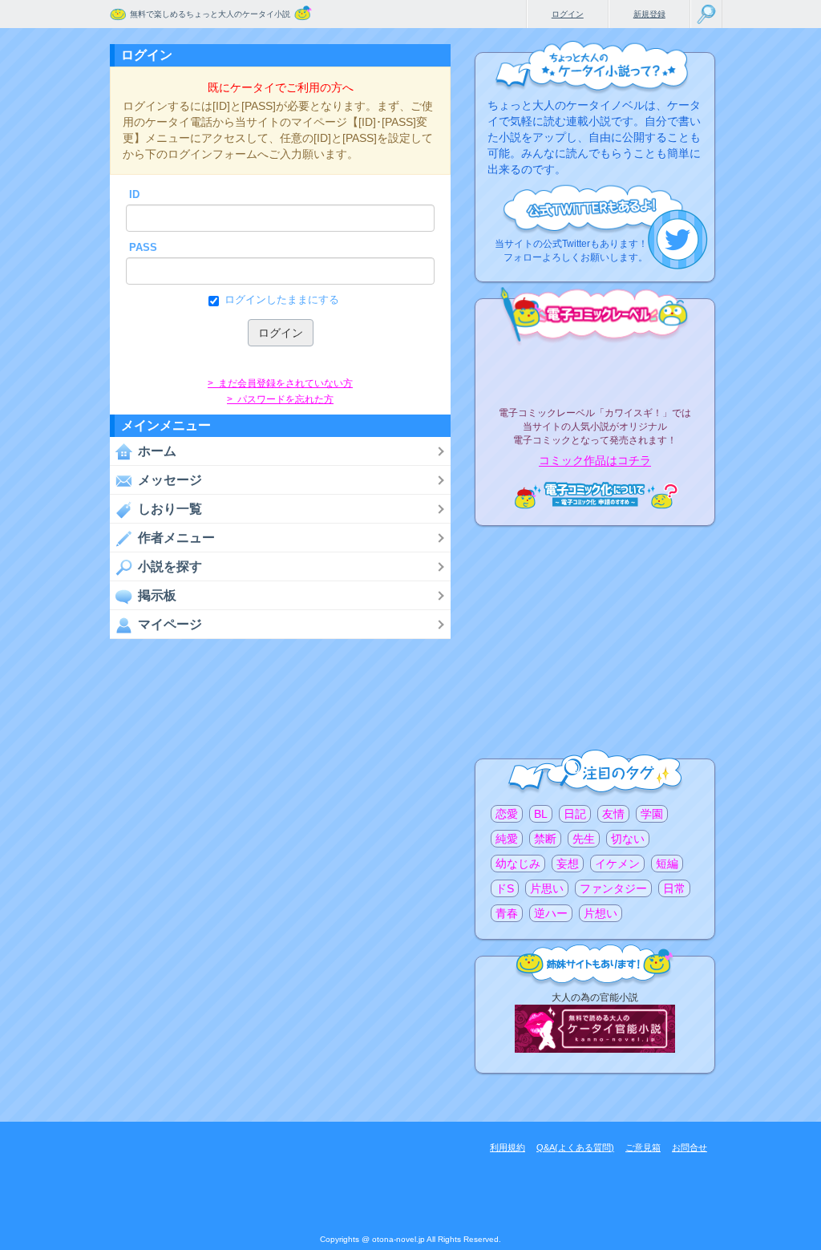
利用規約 (507, 1147)
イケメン (617, 863)
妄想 (567, 863)
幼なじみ (517, 863)
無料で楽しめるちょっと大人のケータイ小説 (210, 14)
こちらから (678, 239)
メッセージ (170, 480)
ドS (504, 888)
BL (541, 813)
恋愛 (506, 813)
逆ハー (551, 913)
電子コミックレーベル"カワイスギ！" (595, 370)
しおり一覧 (170, 509)
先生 (583, 838)
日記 (575, 813)
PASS (143, 247)
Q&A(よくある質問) (575, 1147)
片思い (547, 888)
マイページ (170, 624)
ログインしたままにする (281, 299)
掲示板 (157, 595)
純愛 (506, 838)
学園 (652, 813)
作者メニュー (176, 537)
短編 (667, 863)
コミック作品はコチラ (595, 461)
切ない (628, 838)
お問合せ (689, 1147)
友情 (613, 813)
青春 (506, 913)
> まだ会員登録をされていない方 (280, 383)
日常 (674, 888)
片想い (600, 913)
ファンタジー (613, 888)
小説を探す (170, 566)
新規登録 (649, 14)
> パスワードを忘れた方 (280, 399)
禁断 (545, 838)
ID (134, 194)
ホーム (157, 451)
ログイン (568, 14)
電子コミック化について (594, 495)
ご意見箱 (643, 1147)
